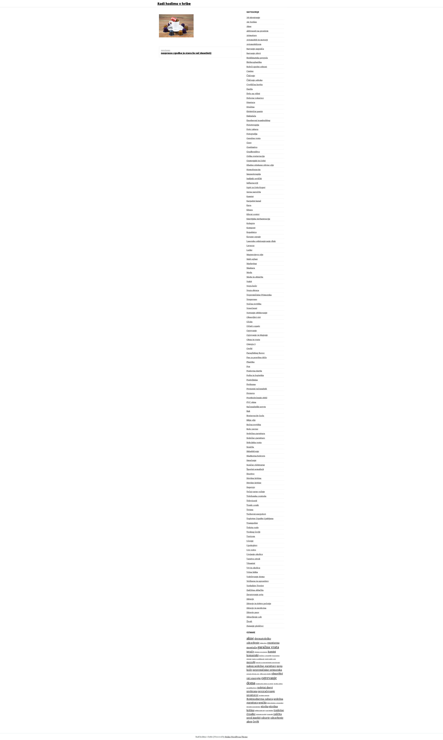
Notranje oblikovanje (257, 312)
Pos (248, 366)
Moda (249, 272)
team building (269, 710)
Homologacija (253, 169)
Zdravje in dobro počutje (259, 603)
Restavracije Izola (255, 415)
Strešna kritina (254, 478)
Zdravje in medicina (256, 608)
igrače (250, 651)
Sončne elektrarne (256, 464)
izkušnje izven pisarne (261, 652)
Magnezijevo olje (255, 254)
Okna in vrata (253, 339)
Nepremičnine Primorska (259, 294)
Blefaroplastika (254, 62)
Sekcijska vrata (254, 442)
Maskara (251, 268)
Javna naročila (254, 192)
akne (250, 638)
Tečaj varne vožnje (256, 491)
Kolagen (251, 223)
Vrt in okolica (253, 567)
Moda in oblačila (255, 277)
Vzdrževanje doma (256, 576)
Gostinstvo (252, 147)
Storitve (250, 473)
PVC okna (251, 402)
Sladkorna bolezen (256, 455)
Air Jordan (252, 22)
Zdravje (250, 599)
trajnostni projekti (261, 714)
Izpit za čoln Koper (256, 187)
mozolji (251, 662)
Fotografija (252, 133)
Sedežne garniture (256, 438)
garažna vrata (268, 647)
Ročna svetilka (254, 424)
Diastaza (251, 102)
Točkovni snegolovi (256, 514)
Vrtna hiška (252, 572)
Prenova (251, 393)
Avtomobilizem (254, 44)
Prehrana (251, 384)
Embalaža (251, 116)
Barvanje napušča (255, 48)
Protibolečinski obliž (257, 397)
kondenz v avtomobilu (265, 655)
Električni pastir (255, 111)
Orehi (249, 348)
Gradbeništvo (253, 151)
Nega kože (252, 285)
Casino (250, 71)
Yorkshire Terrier (255, 585)
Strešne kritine (254, 482)
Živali (249, 621)
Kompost (251, 227)
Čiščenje (251, 75)
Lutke (249, 250)
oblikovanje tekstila (265, 674)
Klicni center (253, 214)
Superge (251, 487)
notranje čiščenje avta (253, 674)
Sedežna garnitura (256, 433)
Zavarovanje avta (255, 594)
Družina (250, 107)
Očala (249, 321)
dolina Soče (263, 643)
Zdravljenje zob (254, 617)
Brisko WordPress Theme (236, 737)
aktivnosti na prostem (257, 31)
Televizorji (252, 500)
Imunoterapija (254, 174)
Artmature (252, 35)
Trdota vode (253, 527)
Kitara (250, 209)
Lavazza (250, 245)
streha (264, 706)
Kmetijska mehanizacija (258, 218)
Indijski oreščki (254, 178)
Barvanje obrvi (254, 53)
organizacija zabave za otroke (264, 684)
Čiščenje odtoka (254, 80)
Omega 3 (251, 344)
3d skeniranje (253, 17)
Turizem (251, 536)
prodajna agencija (264, 695)
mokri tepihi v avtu (270, 659)
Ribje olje (251, 420)
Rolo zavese (252, 429)
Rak (248, 411)
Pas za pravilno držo (257, 357)
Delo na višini (253, 93)
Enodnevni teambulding (258, 120)
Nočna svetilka (254, 303)
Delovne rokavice (255, 98)
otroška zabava (278, 684)
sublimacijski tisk (260, 710)
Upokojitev (252, 545)
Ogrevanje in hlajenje (257, 335)
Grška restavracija (256, 156)
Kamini (250, 196)
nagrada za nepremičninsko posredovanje (268, 662)
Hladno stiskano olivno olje (260, 165)
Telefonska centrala (256, 496)
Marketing (252, 263)
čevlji (256, 721)
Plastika (250, 362)
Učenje (250, 541)
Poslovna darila (254, 370)
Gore (249, 142)
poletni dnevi (265, 687)
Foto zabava (252, 129)
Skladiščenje (253, 451)
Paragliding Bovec (256, 353)
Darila (250, 89)
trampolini (270, 714)
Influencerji (252, 183)
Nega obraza (253, 290)
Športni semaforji (255, 469)
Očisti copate (253, 326)
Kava (249, 205)
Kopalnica (252, 232)
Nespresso (252, 299)
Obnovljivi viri (254, 317)
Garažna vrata (253, 138)
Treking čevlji (253, 532)
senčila (262, 702)
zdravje (265, 717)
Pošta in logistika (255, 375)
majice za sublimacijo (258, 659)
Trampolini (252, 523)
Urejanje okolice (255, 554)
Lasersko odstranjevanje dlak (261, 241)
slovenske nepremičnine (253, 707)
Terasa (250, 509)
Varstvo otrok (253, 558)
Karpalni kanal (254, 201)
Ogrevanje (252, 330)
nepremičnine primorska (267, 669)
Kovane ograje (254, 236)
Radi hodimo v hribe (174, 3)
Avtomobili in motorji (257, 39)
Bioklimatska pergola (257, 57)
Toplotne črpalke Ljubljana (260, 518)
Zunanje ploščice (255, 626)
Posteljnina (252, 379)
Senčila (250, 447)
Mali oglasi (252, 259)
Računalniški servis (256, 406)
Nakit (249, 281)
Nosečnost (252, 308)
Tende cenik (253, 505)
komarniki (253, 655)
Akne (249, 26)
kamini (272, 651)
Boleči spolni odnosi (257, 66)
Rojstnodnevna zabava (260, 698)
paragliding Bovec (252, 688)
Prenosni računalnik (257, 388)
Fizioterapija (253, 124)
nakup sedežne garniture (261, 666)
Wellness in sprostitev (258, 581)
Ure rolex (251, 550)
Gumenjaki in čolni (256, 160)
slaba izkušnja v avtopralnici (275, 703)
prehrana (252, 691)
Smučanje (251, 460)
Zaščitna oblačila (255, 590)
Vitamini (251, 563)
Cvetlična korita (255, 84)
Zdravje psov (253, 612)
